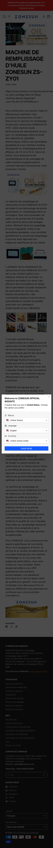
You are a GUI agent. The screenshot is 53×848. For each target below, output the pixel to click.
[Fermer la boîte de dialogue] (49, 396)
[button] (26, 420)
